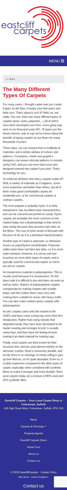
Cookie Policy (49, 472)
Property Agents (33, 433)
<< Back (10, 79)
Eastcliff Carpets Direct (33, 440)
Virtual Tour (33, 447)
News (33, 419)
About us (33, 453)
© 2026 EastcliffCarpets (24, 472)
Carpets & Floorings (32, 426)
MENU (55, 61)
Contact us (33, 460)
